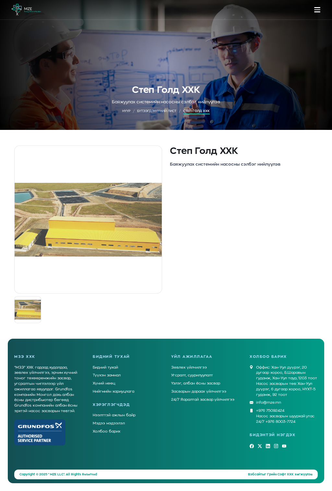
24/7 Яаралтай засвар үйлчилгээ (202, 399)
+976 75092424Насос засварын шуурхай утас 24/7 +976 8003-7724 (285, 416)
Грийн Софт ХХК (280, 474)
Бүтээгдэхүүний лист (156, 111)
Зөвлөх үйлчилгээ (189, 367)
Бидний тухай (105, 367)
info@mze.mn (268, 402)
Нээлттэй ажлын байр (114, 415)
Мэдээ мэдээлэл (109, 423)
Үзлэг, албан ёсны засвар (195, 383)
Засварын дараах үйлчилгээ (198, 391)
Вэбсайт (255, 474)
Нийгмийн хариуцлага (113, 391)
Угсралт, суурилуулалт (192, 375)
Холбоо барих (106, 431)
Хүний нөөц (104, 383)
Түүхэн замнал (107, 375)
